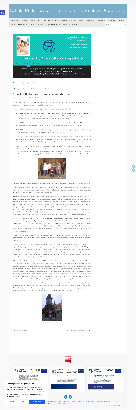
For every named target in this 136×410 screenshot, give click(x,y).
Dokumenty (81, 401)
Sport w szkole (21, 89)
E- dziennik (98, 401)
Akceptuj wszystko (37, 401)
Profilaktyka (89, 401)
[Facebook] (133, 166)
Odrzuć (23, 401)
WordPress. (121, 406)
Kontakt (114, 401)
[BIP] (133, 170)
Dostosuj (12, 401)
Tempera (114, 406)
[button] (2, 12)
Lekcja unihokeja (21, 330)
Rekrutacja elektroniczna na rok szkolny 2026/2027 (54, 401)
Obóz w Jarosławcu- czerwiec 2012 (77, 330)
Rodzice (73, 401)
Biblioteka (107, 401)
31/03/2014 (34, 98)
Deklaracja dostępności (58, 403)
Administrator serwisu (21, 98)
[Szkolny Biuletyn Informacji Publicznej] (68, 364)
